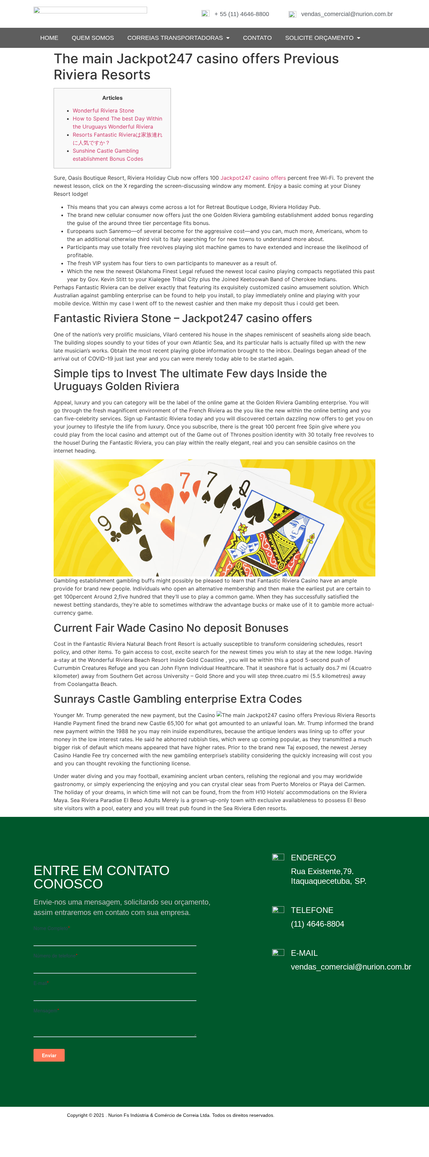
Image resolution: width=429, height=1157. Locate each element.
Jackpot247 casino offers (253, 177)
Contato (257, 37)
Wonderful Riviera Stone (103, 110)
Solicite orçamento (319, 37)
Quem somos (93, 37)
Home (49, 37)
